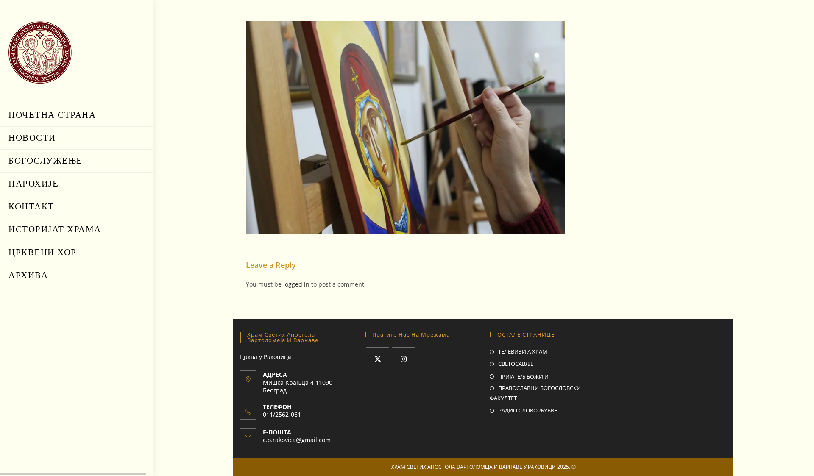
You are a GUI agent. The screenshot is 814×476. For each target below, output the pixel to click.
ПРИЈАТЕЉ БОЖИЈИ (523, 376)
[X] (377, 358)
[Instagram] (403, 358)
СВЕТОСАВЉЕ (515, 363)
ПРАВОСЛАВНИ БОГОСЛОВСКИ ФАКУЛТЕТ (535, 392)
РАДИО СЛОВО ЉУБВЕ (527, 410)
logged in (296, 284)
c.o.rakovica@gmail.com (297, 440)
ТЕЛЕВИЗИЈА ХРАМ (522, 351)
